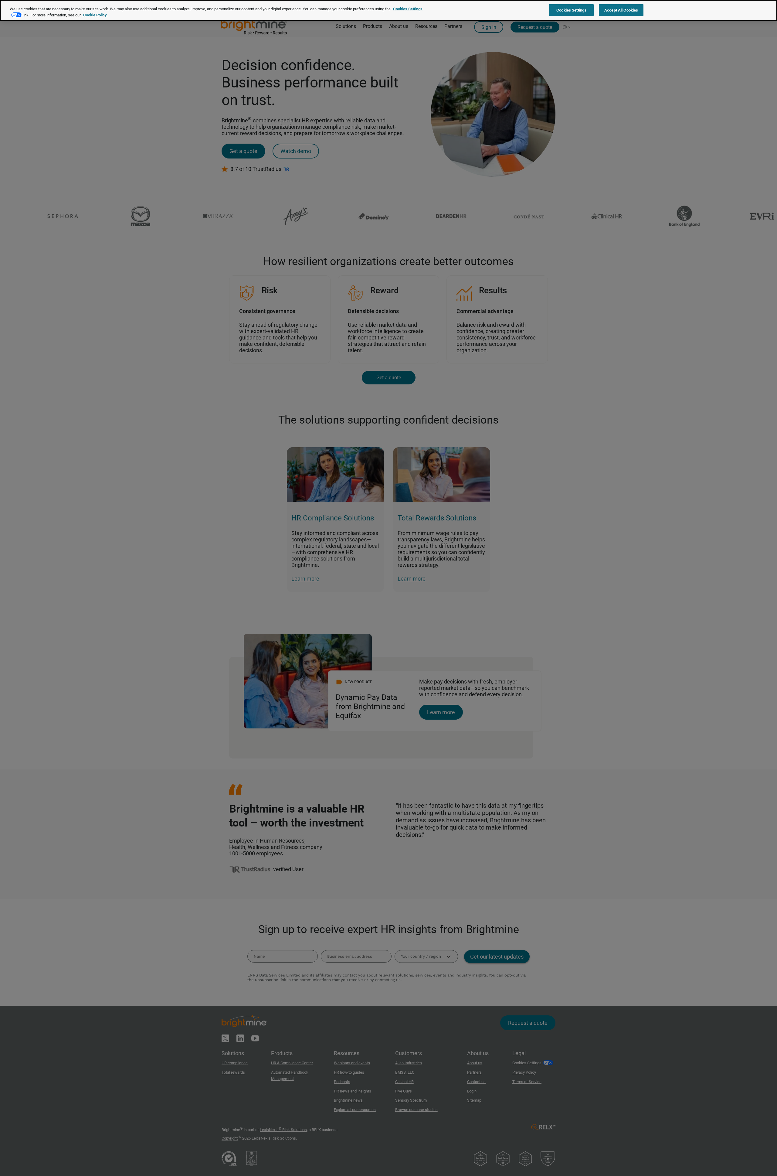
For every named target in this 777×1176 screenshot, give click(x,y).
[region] (388, 10)
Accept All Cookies (621, 10)
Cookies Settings (571, 10)
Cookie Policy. (95, 15)
